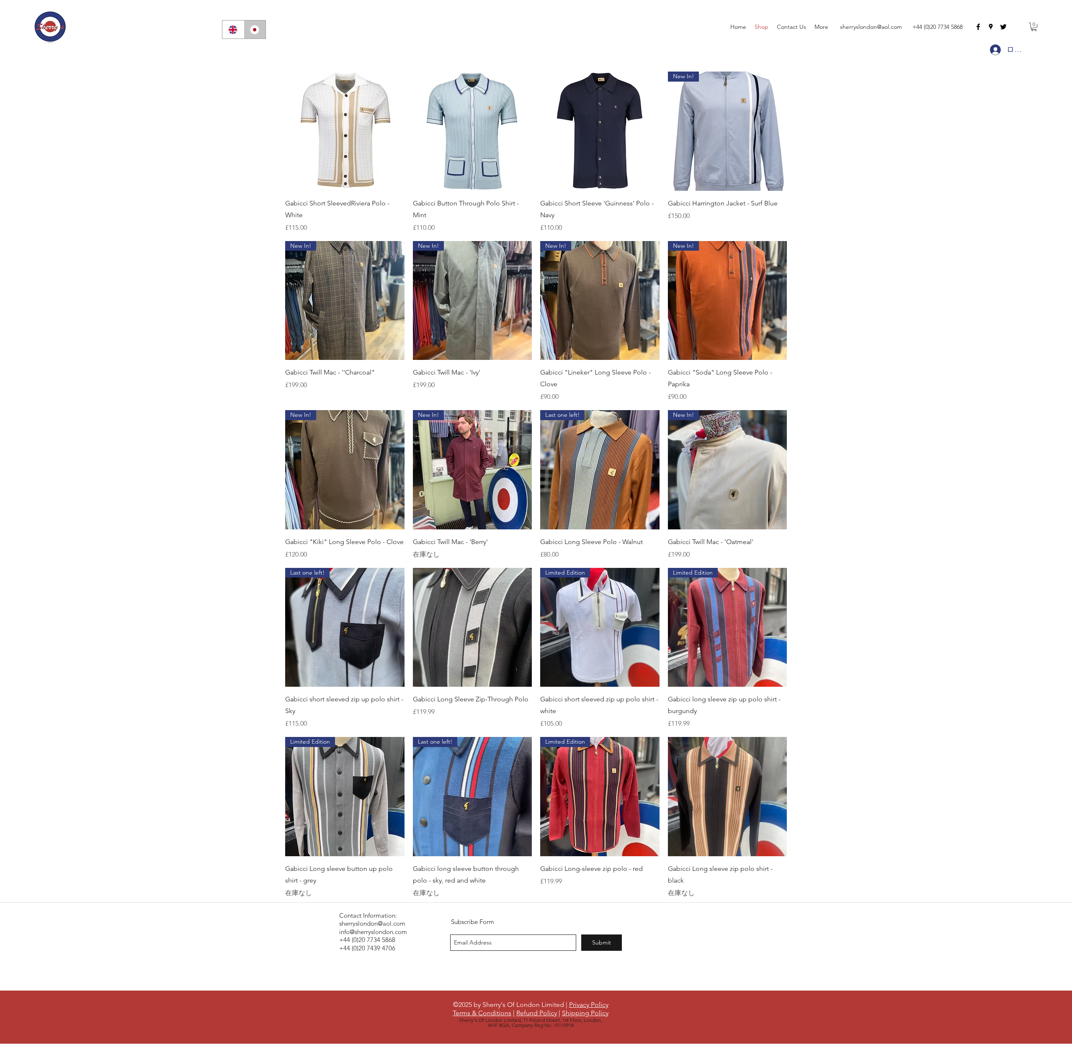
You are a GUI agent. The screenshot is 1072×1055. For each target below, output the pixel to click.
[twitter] (1003, 27)
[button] (1034, 27)
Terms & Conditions (482, 1013)
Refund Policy (536, 1013)
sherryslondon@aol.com (871, 27)
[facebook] (978, 27)
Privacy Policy (588, 1005)
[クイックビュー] (345, 131)
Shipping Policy (585, 1013)
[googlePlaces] (991, 27)
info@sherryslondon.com (373, 932)
